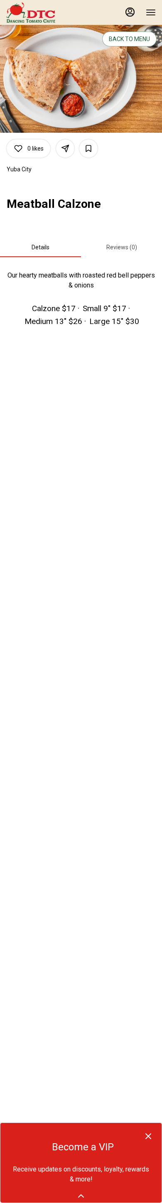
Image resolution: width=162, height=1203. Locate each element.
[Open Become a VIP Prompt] (81, 1196)
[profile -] (130, 12)
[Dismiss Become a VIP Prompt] (148, 1136)
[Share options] (65, 148)
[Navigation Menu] (151, 12)
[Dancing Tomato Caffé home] (43, 12)
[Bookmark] (88, 148)
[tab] (40, 247)
